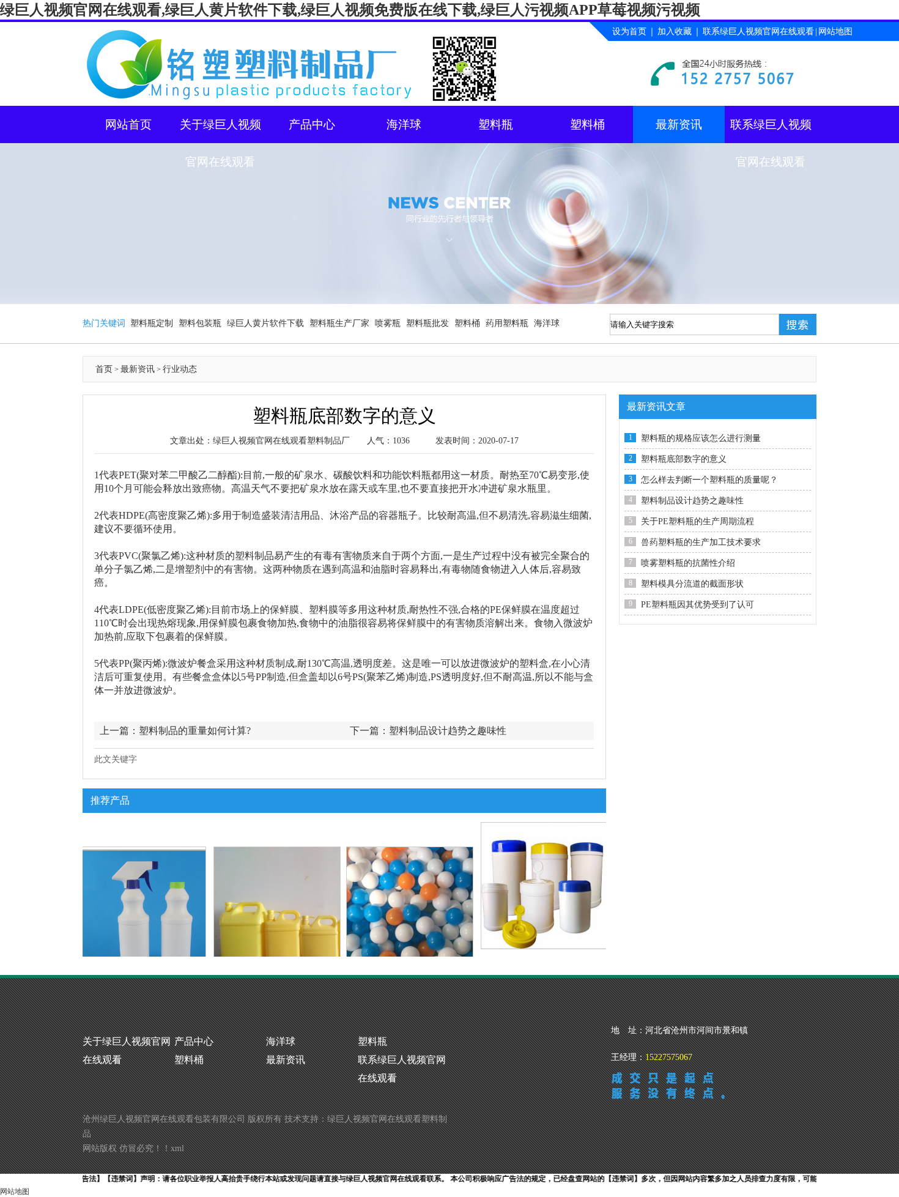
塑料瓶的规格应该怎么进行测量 (701, 438)
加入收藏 (674, 31)
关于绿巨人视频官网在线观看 (220, 130)
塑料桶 (587, 124)
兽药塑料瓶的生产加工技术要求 (701, 542)
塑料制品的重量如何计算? (195, 730)
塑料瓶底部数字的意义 (684, 459)
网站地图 (835, 31)
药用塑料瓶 (507, 323)
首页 (104, 369)
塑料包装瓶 (200, 323)
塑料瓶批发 (427, 323)
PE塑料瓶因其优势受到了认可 (697, 604)
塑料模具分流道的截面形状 (692, 583)
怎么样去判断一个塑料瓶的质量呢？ (709, 479)
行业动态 (180, 369)
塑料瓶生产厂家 (339, 323)
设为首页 (629, 31)
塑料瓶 (495, 124)
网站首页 (128, 124)
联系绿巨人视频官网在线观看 (758, 31)
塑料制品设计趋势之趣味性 (447, 730)
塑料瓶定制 (151, 323)
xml (177, 1148)
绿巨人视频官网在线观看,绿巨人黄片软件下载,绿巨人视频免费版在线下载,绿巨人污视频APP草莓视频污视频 (350, 10)
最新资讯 (679, 124)
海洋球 (404, 124)
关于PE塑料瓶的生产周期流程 (697, 521)
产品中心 (312, 124)
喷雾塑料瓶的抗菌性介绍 (688, 563)
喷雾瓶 (388, 323)
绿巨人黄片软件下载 (265, 323)
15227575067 (668, 1057)
